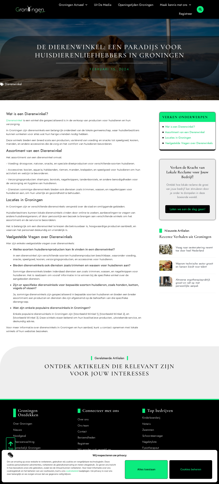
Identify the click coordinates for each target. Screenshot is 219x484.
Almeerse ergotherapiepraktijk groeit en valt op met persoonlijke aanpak (193, 283)
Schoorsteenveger (152, 436)
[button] (200, 9)
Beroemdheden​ (86, 437)
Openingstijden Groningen (135, 5)
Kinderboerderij (151, 418)
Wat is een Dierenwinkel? (180, 127)
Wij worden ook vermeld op (94, 449)
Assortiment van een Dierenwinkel (185, 132)
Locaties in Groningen (178, 138)
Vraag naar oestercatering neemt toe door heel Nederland (194, 249)
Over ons (83, 419)
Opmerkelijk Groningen (27, 448)
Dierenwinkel (13, 84)
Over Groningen (22, 424)
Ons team (83, 425)
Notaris (146, 424)
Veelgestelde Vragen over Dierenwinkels (189, 143)
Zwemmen (148, 430)
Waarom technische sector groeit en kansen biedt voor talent (194, 265)
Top (10, 448)
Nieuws (17, 430)
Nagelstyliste (149, 442)
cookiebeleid (72, 471)
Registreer (185, 13)
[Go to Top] (10, 443)
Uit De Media (102, 5)
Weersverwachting (23, 442)
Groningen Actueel (71, 5)
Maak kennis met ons (173, 5)
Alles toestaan (146, 469)
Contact (82, 431)
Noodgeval (19, 436)
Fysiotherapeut (150, 448)
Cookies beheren (190, 469)
